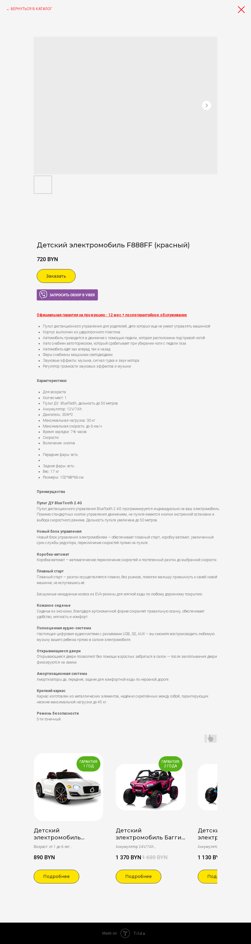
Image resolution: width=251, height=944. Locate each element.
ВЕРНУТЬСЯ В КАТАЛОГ (31, 9)
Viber (41, 292)
